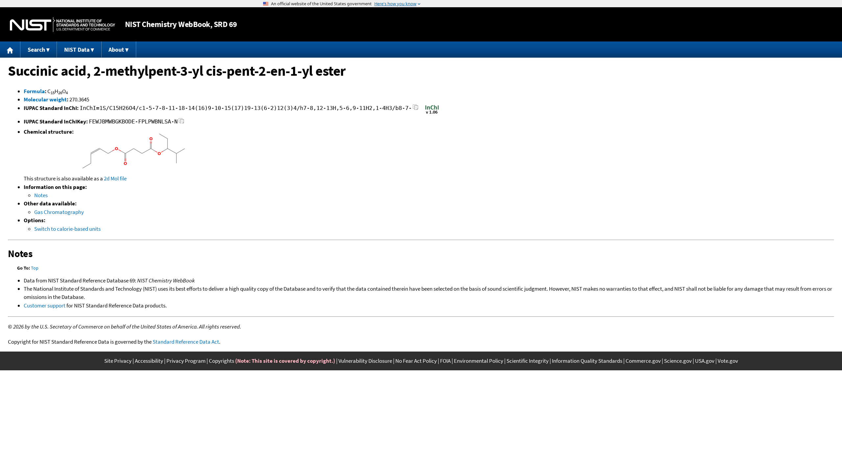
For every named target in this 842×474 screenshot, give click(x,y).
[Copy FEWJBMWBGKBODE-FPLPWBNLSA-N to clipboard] (181, 123)
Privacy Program (186, 360)
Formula (34, 91)
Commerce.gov (643, 360)
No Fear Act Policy (416, 360)
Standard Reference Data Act (186, 341)
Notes (41, 195)
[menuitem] (10, 49)
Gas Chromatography (59, 212)
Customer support (44, 305)
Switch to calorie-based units (67, 228)
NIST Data (76, 49)
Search (36, 49)
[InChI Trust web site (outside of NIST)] (432, 113)
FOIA (445, 360)
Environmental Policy (478, 360)
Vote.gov (728, 360)
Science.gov (678, 360)
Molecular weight (45, 99)
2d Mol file (115, 178)
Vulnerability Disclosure (365, 360)
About (116, 49)
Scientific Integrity (528, 360)
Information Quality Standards (587, 360)
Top (34, 268)
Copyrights (221, 360)
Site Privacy (118, 360)
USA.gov (704, 360)
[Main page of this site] (10, 49)
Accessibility (149, 360)
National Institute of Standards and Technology (62, 24)
